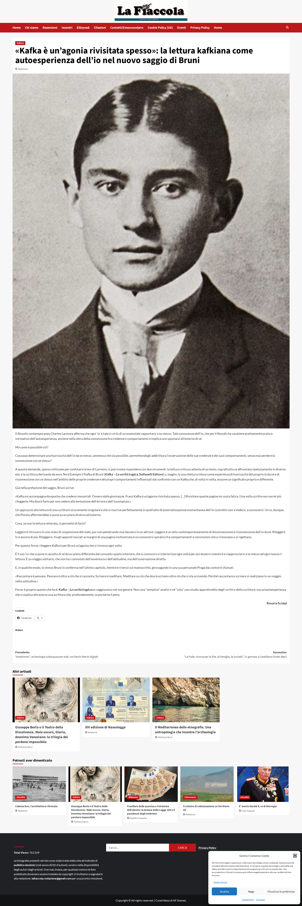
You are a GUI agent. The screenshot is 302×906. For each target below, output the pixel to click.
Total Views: (21, 852)
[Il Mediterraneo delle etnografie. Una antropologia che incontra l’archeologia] (186, 700)
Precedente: (56, 654)
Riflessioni (133, 797)
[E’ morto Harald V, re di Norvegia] (263, 784)
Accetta (224, 891)
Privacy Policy (200, 28)
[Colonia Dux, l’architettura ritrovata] (39, 784)
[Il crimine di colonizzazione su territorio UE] (207, 784)
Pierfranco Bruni (25, 747)
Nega (251, 891)
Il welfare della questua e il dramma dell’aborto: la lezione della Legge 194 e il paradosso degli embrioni (151, 810)
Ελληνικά (83, 28)
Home (17, 28)
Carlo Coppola (248, 810)
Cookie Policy (248, 899)
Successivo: (235, 654)
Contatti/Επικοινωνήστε (126, 28)
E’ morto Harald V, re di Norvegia (258, 806)
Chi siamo (260, 899)
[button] (295, 855)
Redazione (23, 69)
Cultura (20, 43)
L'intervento (190, 797)
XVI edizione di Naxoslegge (105, 727)
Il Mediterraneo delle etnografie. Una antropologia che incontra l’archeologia (185, 730)
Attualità (21, 797)
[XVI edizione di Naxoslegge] (116, 700)
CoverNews (163, 900)
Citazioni (100, 28)
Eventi (181, 28)
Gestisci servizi (220, 882)
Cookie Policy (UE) (160, 28)
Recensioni (50, 28)
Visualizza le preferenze (281, 891)
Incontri (67, 28)
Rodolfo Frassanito (138, 818)
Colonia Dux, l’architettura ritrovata (36, 806)
